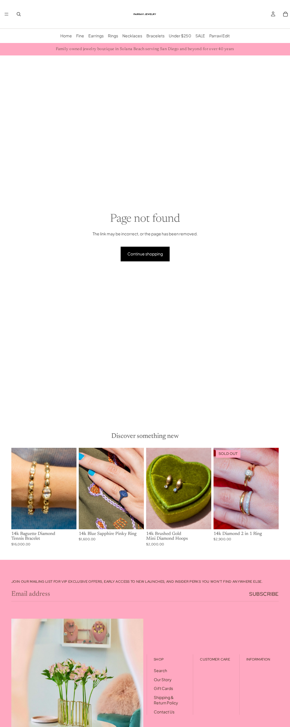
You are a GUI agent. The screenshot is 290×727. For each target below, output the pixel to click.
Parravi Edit (219, 35)
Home (66, 35)
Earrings (96, 35)
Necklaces (132, 35)
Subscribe (264, 594)
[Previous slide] (17, 488)
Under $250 (180, 35)
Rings (113, 35)
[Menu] (6, 14)
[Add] (68, 520)
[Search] (18, 14)
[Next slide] (70, 488)
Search (160, 670)
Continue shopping (145, 253)
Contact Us (164, 711)
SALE (200, 35)
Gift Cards (163, 688)
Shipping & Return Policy (166, 700)
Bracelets (155, 35)
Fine (80, 35)
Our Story (163, 679)
